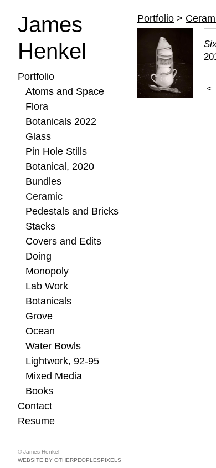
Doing (38, 256)
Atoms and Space (64, 91)
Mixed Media (53, 375)
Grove (39, 316)
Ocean (40, 331)
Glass (38, 136)
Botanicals (48, 301)
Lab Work (46, 286)
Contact (35, 405)
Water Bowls (53, 346)
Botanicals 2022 (60, 121)
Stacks (40, 226)
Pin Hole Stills (56, 151)
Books (39, 390)
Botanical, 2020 (59, 166)
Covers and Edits (63, 241)
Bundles (43, 181)
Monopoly (47, 271)
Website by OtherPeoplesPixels (69, 460)
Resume (36, 420)
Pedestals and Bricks (72, 211)
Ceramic (44, 196)
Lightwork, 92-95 (62, 361)
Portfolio (36, 76)
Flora (36, 106)
